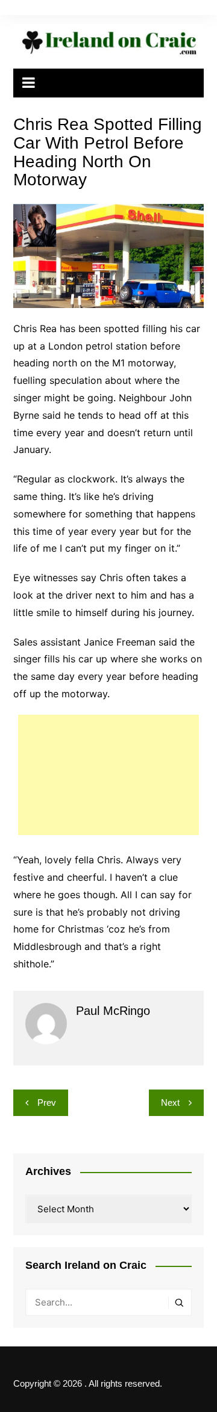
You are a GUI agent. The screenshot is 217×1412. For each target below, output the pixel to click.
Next (170, 1102)
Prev (46, 1102)
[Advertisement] (108, 775)
